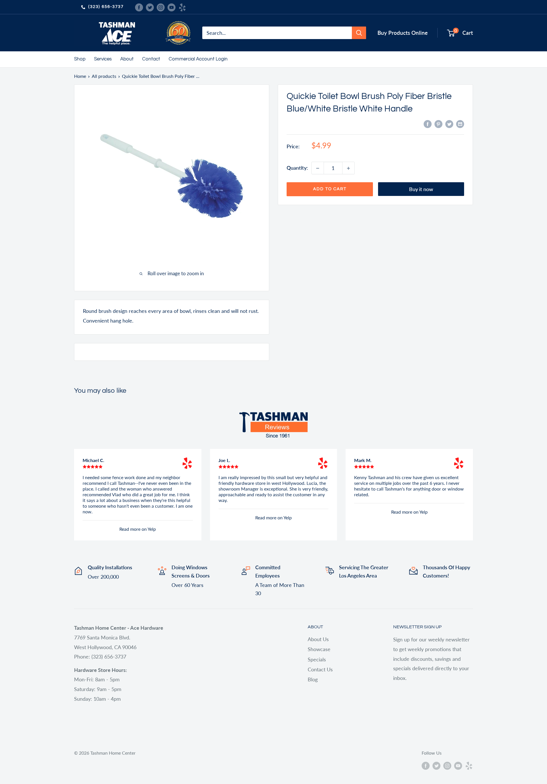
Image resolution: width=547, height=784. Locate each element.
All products (104, 76)
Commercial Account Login (198, 59)
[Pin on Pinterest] (438, 123)
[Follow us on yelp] (182, 6)
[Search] (359, 33)
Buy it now (421, 189)
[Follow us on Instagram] (161, 6)
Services (103, 59)
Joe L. (224, 460)
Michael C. (93, 460)
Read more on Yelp (137, 529)
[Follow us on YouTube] (171, 6)
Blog (313, 679)
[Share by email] (460, 123)
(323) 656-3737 (106, 7)
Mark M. (363, 460)
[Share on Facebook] (428, 123)
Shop (79, 59)
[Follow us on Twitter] (150, 6)
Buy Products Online (402, 32)
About (127, 59)
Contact (151, 59)
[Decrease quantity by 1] (318, 168)
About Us (318, 639)
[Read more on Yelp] (187, 463)
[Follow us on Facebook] (139, 6)
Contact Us (320, 669)
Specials (317, 659)
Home (80, 76)
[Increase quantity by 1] (348, 168)
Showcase (319, 649)
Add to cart (329, 189)
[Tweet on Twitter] (449, 123)
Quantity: (297, 168)
